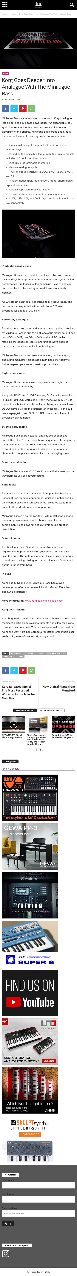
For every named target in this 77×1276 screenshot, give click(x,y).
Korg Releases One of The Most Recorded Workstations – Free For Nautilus (18, 692)
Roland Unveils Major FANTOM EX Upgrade (62, 736)
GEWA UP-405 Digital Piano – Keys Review (12, 736)
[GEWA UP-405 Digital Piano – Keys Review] (13, 724)
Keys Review (29, 653)
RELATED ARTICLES (25, 710)
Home (4, 14)
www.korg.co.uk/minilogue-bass (44, 600)
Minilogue (8, 656)
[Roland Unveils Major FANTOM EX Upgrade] (63, 724)
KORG (40, 653)
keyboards (16, 653)
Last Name (8, 1194)
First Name (8, 1180)
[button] (71, 5)
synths (20, 656)
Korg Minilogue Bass (56, 653)
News (13, 14)
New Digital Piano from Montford (58, 688)
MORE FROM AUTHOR (51, 710)
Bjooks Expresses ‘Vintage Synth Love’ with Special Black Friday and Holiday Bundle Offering (36, 739)
